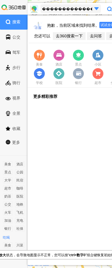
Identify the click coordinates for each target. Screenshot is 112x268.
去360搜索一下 (69, 36)
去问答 (96, 36)
